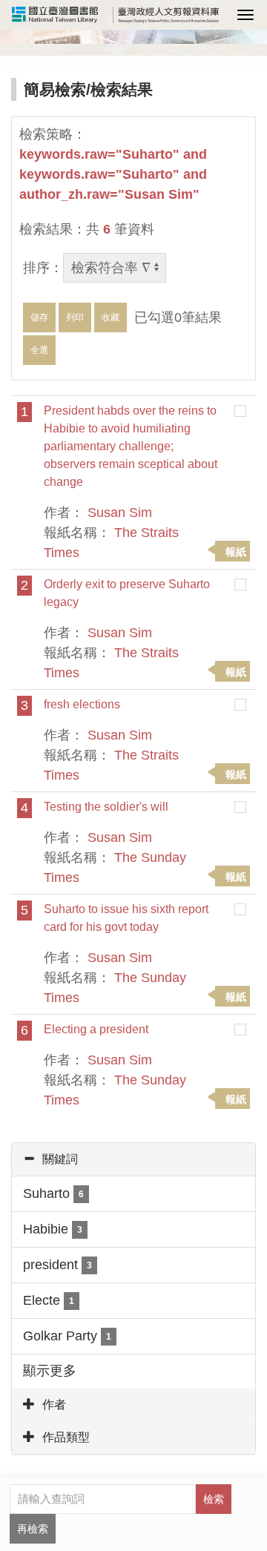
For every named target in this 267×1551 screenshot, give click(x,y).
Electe (48, 1300)
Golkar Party (67, 1335)
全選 (39, 350)
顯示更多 (49, 1370)
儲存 (39, 317)
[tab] (133, 1159)
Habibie (52, 1229)
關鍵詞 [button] (60, 1159)
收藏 (110, 317)
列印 (75, 317)
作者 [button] (54, 1404)
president (57, 1264)
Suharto (53, 1193)
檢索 (213, 1499)
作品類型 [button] (66, 1437)
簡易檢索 (55, 89)
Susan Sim (120, 512)
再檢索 (32, 1529)
